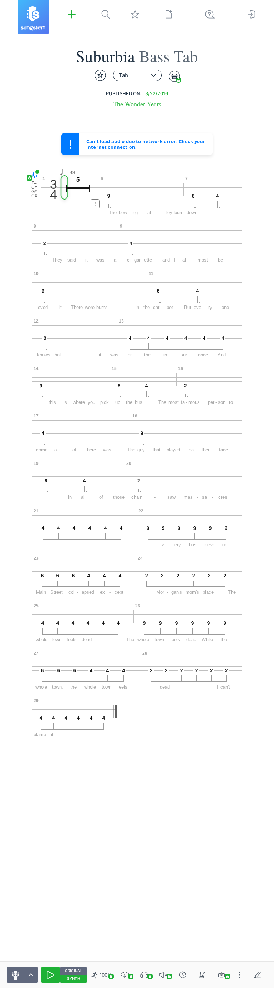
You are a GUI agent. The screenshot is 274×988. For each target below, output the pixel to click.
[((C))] (183, 975)
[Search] (105, 14)
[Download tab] (221, 975)
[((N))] (202, 975)
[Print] (174, 76)
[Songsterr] (33, 17)
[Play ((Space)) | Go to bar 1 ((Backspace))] (50, 975)
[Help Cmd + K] (210, 14)
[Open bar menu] (95, 203)
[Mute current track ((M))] (163, 975)
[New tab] (168, 14)
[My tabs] (135, 14)
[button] (33, 175)
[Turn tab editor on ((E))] (257, 975)
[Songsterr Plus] (72, 14)
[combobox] (137, 75)
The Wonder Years (137, 104)
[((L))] (125, 975)
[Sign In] (251, 14)
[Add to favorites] (100, 75)
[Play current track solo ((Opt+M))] (144, 975)
